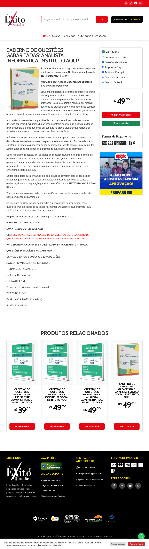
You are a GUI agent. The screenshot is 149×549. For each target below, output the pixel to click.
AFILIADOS (69, 36)
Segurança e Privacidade (52, 485)
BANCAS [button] (56, 36)
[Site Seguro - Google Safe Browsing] (46, 518)
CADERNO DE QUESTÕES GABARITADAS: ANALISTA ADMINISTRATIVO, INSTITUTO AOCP (92, 396)
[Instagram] (131, 3)
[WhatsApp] (140, 3)
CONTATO (100, 36)
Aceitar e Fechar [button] (137, 544)
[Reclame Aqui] (111, 518)
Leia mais (56, 545)
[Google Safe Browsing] (71, 518)
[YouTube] (135, 3)
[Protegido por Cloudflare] (94, 518)
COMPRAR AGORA (122, 115)
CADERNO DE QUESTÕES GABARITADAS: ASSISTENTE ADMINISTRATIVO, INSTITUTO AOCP (22, 396)
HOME (46, 36)
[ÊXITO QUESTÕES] (15, 18)
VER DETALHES (22, 426)
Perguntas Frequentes (51, 480)
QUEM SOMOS (85, 36)
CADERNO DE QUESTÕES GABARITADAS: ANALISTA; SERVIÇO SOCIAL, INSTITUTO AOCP (127, 390)
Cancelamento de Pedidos (53, 496)
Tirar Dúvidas (122, 123)
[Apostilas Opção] (121, 173)
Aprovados (127, 19)
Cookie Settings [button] (118, 544)
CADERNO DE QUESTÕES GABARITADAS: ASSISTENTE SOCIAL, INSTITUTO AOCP (57, 394)
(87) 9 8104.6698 (86, 467)
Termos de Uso (48, 490)
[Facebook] (126, 3)
